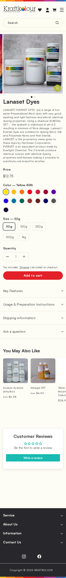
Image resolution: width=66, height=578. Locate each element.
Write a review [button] (33, 458)
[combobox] (33, 22)
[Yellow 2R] (14, 192)
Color (18, 185)
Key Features (13, 291)
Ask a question (14, 331)
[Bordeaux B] (46, 192)
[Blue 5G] (14, 201)
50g (9, 226)
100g (23, 226)
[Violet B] (53, 192)
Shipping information (19, 318)
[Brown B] (38, 201)
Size (11, 219)
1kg (24, 237)
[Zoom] (57, 88)
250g (39, 226)
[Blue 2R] (6, 201)
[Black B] (6, 210)
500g (10, 237)
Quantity (9, 248)
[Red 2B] (38, 192)
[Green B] (22, 201)
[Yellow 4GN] (6, 192)
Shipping (24, 267)
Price (7, 169)
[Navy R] (46, 201)
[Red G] (30, 192)
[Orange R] (22, 192)
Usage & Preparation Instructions (28, 304)
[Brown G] (30, 201)
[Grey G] (53, 201)
